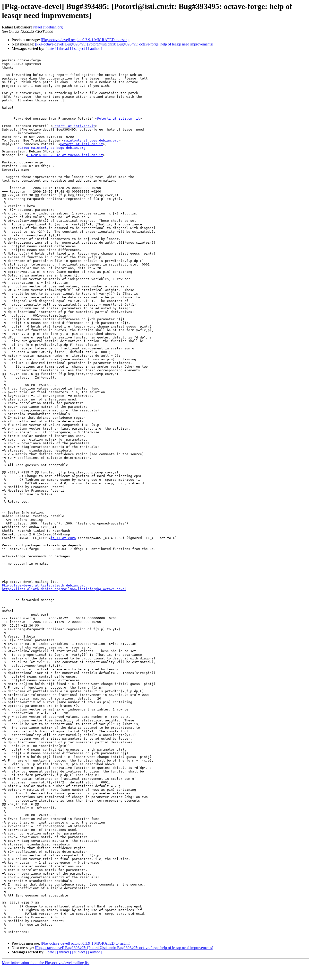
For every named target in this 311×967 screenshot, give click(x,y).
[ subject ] (79, 48)
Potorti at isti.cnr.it (118, 118)
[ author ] (95, 48)
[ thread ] (64, 48)
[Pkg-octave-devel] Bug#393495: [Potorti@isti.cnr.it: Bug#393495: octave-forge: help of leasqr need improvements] (124, 44)
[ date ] (50, 48)
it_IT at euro (63, 538)
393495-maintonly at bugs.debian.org (51, 148)
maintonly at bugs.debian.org (91, 140)
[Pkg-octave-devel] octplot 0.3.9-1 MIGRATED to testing (85, 40)
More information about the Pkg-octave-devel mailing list (45, 963)
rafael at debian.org (48, 27)
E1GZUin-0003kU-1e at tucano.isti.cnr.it (65, 155)
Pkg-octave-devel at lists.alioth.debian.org (44, 585)
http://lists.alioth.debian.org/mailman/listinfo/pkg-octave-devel (64, 589)
